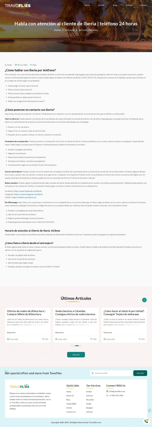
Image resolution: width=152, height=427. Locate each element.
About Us (70, 396)
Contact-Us (71, 412)
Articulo (129, 5)
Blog (115, 5)
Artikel (101, 5)
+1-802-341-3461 (116, 395)
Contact (143, 5)
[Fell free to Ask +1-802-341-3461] (147, 422)
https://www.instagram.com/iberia (28, 194)
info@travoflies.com (117, 391)
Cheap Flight (71, 404)
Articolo (89, 412)
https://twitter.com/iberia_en (24, 197)
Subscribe (140, 373)
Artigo (88, 404)
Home (87, 5)
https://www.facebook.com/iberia (28, 191)
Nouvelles (90, 400)
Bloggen (89, 408)
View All (76, 354)
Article (69, 408)
